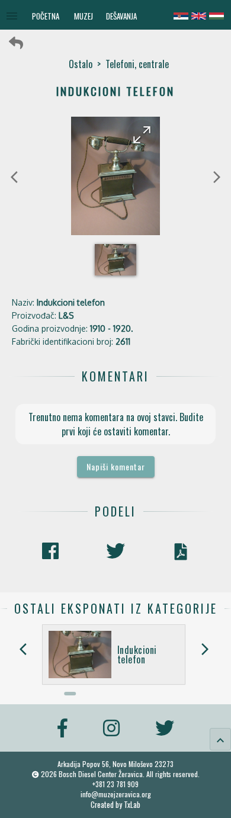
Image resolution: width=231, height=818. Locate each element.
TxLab (132, 804)
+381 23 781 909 (115, 784)
